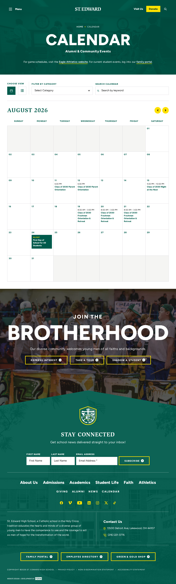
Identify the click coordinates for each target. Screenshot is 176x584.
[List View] (22, 91)
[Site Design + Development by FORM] (24, 578)
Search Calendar (106, 84)
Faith (128, 483)
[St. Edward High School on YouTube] (79, 502)
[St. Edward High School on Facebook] (61, 502)
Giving (62, 492)
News (93, 492)
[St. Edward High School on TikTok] (114, 502)
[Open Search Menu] (165, 9)
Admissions (53, 483)
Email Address (85, 454)
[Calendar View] (11, 91)
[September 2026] (165, 110)
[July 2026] (158, 110)
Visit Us (138, 9)
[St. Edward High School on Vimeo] (70, 502)
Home (79, 27)
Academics (79, 483)
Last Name (57, 454)
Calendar (111, 492)
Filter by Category (44, 84)
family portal (144, 62)
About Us (29, 483)
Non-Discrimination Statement (96, 570)
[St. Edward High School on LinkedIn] (89, 502)
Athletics (147, 483)
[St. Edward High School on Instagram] (97, 502)
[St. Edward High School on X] (106, 502)
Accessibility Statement (131, 570)
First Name (33, 454)
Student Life (107, 483)
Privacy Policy (66, 570)
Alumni (78, 492)
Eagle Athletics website (73, 62)
